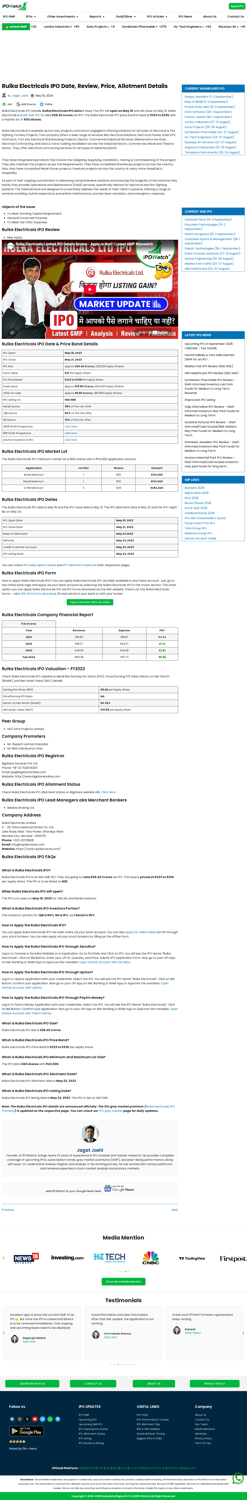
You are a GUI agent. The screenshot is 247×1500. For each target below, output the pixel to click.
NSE (108, 1468)
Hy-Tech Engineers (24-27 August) (209, 137)
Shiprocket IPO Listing (200, 400)
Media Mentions (205, 1429)
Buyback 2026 (195, 488)
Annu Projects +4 (59, 27)
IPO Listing (85, 1438)
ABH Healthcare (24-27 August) (207, 269)
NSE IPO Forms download (38, 594)
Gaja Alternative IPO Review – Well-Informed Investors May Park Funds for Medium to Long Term (212, 411)
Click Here (71, 426)
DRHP (91, 1468)
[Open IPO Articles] (166, 16)
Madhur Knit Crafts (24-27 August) (209, 264)
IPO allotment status (77, 565)
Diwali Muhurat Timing (151, 1434)
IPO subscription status (39, 565)
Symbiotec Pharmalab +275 (103, 27)
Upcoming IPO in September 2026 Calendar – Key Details (209, 346)
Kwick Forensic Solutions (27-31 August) (212, 253)
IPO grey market (111, 1111)
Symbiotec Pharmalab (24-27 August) (212, 132)
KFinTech (174, 1468)
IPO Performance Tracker (153, 1419)
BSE (115, 1468)
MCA (123, 1468)
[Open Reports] (103, 16)
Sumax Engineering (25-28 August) (209, 259)
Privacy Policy (203, 1438)
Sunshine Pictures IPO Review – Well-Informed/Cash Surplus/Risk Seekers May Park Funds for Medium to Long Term (211, 428)
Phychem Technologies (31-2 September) (205, 227)
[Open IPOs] (34, 16)
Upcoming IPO (88, 1419)
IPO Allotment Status (92, 1434)
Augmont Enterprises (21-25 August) (210, 147)
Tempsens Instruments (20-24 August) (212, 152)
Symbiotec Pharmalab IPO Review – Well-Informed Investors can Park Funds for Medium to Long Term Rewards (210, 386)
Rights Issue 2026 (197, 493)
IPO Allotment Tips (148, 1424)
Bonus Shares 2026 (198, 503)
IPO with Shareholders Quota (205, 518)
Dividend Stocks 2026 (200, 513)
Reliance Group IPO (198, 533)
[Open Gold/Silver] (134, 16)
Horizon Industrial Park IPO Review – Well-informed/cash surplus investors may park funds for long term (211, 462)
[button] (3, 1258)
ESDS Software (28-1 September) (208, 112)
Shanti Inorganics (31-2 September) (210, 234)
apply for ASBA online (140, 932)
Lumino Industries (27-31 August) (208, 122)
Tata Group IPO (196, 528)
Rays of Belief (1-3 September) (206, 102)
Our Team (201, 1424)
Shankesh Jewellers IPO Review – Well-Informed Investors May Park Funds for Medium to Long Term (212, 446)
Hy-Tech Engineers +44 (151, 27)
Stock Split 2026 (196, 508)
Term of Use (203, 1443)
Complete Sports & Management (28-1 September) (212, 241)
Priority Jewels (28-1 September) (208, 117)
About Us (200, 1415)
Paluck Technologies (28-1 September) (212, 248)
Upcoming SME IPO (90, 1424)
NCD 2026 (192, 498)
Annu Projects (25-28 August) (206, 127)
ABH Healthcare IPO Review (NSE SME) (212, 373)
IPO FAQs (142, 1415)
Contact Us (202, 1419)
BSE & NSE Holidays (148, 1429)
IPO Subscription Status (93, 1429)
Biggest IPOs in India (149, 1438)
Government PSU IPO (200, 523)
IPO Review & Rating (91, 1443)
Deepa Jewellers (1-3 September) (209, 97)
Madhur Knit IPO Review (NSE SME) (209, 366)
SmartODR (137, 1468)
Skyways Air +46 (191, 27)
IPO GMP (84, 1415)
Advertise (201, 1434)
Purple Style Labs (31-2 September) (210, 107)
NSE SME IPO (31, 115)
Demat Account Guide (200, 538)
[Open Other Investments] (77, 16)
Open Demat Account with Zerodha (104, 962)
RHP (100, 1468)
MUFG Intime (156, 1468)
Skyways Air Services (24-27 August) (211, 142)
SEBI (82, 1468)
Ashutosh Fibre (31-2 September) (208, 219)
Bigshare (189, 1468)
